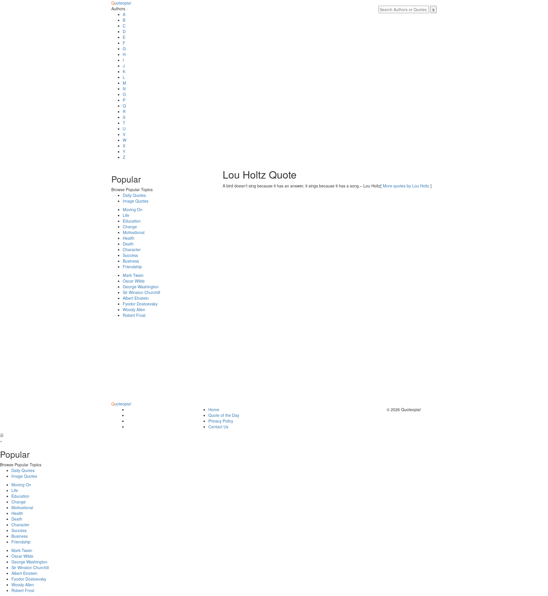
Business (131, 261)
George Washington (141, 286)
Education (132, 221)
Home (213, 409)
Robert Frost (134, 315)
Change (130, 226)
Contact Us (218, 426)
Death (128, 244)
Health (128, 238)
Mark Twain (133, 275)
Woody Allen (134, 309)
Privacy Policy (220, 421)
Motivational (133, 232)
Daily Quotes (134, 195)
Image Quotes (135, 201)
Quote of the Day (223, 415)
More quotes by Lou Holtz (406, 186)
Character (132, 249)
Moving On (132, 209)
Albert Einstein (136, 298)
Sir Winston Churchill (141, 292)
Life (126, 215)
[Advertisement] (162, 361)
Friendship (132, 266)
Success (130, 255)
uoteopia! (121, 3)
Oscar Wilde (134, 281)
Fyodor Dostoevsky (140, 304)
